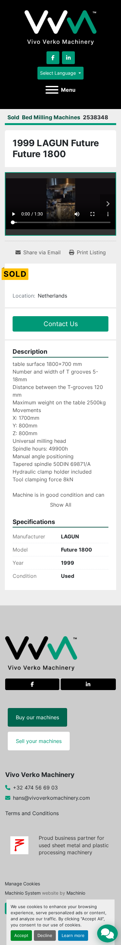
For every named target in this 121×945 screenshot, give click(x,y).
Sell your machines (39, 741)
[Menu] (51, 90)
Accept (21, 935)
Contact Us (61, 324)
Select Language (58, 73)
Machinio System (23, 893)
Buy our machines (37, 717)
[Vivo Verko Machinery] (41, 653)
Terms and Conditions (32, 813)
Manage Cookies (22, 883)
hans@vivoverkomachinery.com (51, 798)
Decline (44, 935)
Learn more (73, 935)
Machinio (75, 893)
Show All (60, 505)
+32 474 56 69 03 (35, 787)
